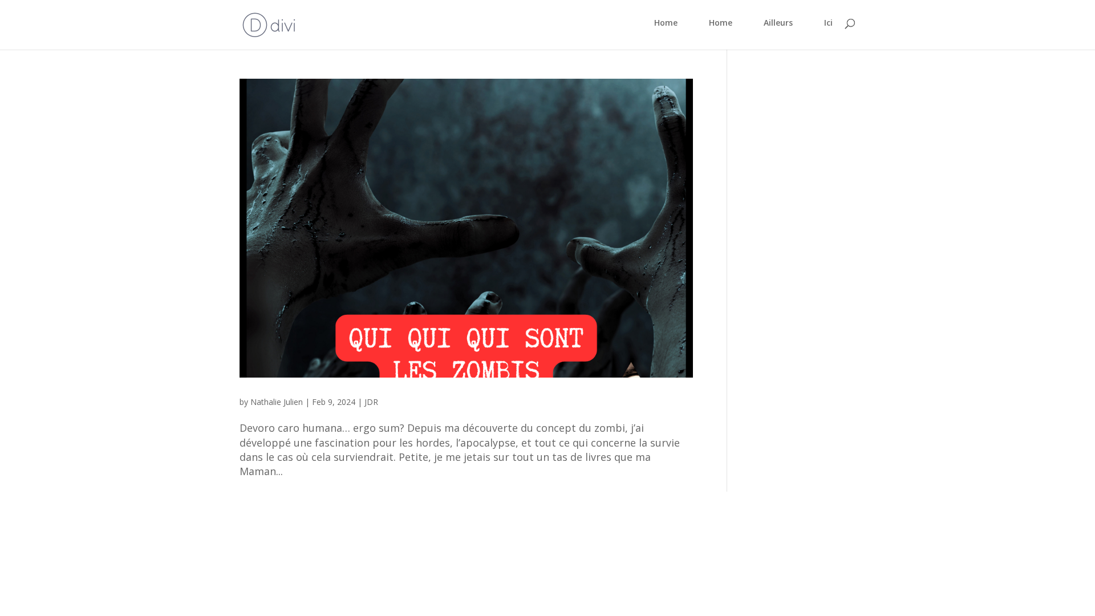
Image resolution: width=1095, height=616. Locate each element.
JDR (371, 401)
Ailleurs (778, 23)
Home (666, 23)
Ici (828, 23)
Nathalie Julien (276, 401)
